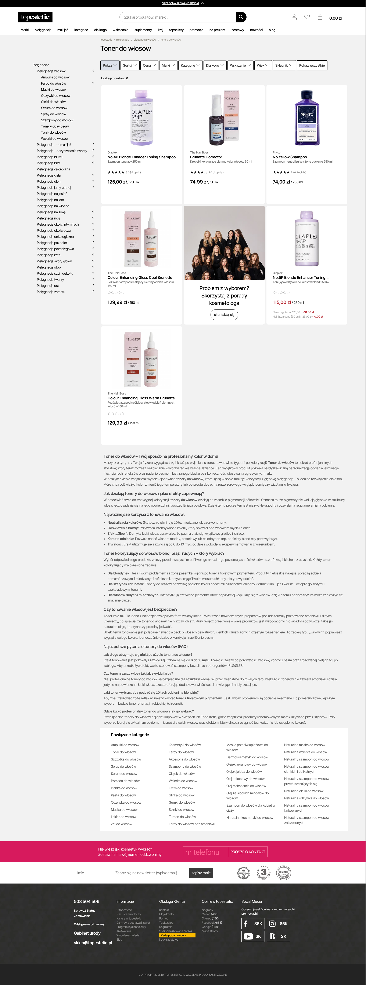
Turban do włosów (182, 817)
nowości (256, 30)
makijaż (62, 30)
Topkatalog (166, 922)
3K (258, 936)
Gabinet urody (87, 933)
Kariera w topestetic (128, 918)
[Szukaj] (241, 17)
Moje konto (166, 914)
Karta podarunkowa (173, 935)
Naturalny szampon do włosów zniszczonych (306, 820)
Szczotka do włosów (126, 759)
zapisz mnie (201, 873)
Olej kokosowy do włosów (245, 779)
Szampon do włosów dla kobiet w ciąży (250, 807)
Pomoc (163, 918)
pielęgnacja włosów (145, 39)
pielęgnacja (43, 30)
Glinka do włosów (181, 795)
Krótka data (123, 931)
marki (25, 30)
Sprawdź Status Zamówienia (84, 913)
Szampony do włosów (185, 766)
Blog (119, 939)
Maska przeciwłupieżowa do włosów (247, 747)
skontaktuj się (224, 314)
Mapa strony (210, 931)
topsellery (176, 30)
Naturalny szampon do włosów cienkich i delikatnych (306, 769)
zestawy (238, 30)
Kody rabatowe (168, 939)
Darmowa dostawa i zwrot (133, 922)
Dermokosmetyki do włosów (247, 757)
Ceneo (210, 914)
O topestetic (124, 910)
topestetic (106, 39)
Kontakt (164, 910)
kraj (160, 30)
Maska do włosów (124, 809)
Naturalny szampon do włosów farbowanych (306, 807)
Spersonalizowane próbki (175, 931)
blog (272, 30)
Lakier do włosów (123, 817)
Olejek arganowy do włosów (247, 764)
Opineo (210, 918)
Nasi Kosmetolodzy (128, 914)
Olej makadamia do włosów (246, 786)
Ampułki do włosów (125, 745)
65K (284, 923)
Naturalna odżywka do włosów (306, 798)
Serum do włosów (124, 773)
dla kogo (100, 30)
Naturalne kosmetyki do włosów (249, 817)
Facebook (212, 922)
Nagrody (207, 910)
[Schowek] (309, 17)
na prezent (217, 30)
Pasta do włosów (123, 795)
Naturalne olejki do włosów (303, 791)
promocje (196, 30)
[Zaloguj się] (296, 17)
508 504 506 (86, 901)
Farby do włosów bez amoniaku (192, 824)
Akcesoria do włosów (184, 759)
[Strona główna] (35, 17)
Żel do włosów (121, 824)
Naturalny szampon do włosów (306, 759)
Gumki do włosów (182, 802)
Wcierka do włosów (183, 781)
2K (283, 936)
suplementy (143, 30)
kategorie (81, 30)
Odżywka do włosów (126, 802)
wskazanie (120, 30)
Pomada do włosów (125, 781)
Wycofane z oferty (128, 935)
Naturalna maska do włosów (304, 745)
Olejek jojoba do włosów (244, 771)
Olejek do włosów (182, 773)
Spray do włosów (123, 766)
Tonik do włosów (123, 752)
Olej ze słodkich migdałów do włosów (247, 795)
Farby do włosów (181, 752)
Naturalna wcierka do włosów (305, 752)
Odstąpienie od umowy (89, 924)
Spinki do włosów (181, 809)
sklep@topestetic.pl (92, 942)
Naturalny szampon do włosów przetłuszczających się (306, 781)
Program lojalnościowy (131, 927)
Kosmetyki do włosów (185, 745)
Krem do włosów (181, 788)
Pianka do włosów (124, 788)
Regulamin (166, 927)
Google (210, 927)
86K (258, 923)
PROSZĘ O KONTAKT (247, 852)
